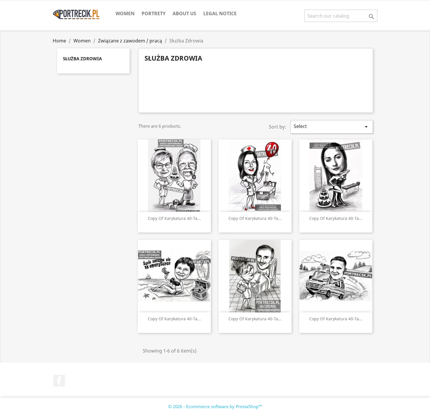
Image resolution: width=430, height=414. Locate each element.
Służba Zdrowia (82, 58)
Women (125, 13)
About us (184, 13)
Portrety (154, 13)
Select (332, 126)
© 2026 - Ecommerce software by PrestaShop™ (215, 406)
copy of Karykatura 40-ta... (174, 218)
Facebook (59, 380)
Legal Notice (220, 13)
